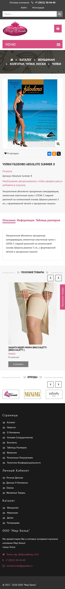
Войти (24, 7)
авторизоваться (27, 181)
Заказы (10, 487)
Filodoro (7, 171)
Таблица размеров (48, 220)
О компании (13, 432)
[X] (59, 154)
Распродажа (13, 522)
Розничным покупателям (19, 457)
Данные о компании (17, 482)
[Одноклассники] (54, 154)
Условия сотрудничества (19, 437)
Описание (9, 220)
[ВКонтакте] (49, 154)
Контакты (11, 442)
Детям (9, 517)
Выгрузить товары (62, 297)
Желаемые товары (15, 492)
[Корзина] (56, 29)
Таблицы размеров (16, 447)
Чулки (56, 64)
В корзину (18, 364)
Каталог (25, 60)
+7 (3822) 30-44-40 (15, 560)
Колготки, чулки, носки (27, 64)
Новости (11, 427)
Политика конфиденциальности (23, 462)
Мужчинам (12, 512)
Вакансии (11, 452)
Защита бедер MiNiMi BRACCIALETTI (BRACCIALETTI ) (27, 348)
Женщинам (46, 60)
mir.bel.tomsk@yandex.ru (20, 565)
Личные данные (14, 477)
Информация (25, 220)
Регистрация (38, 7)
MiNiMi (12, 353)
